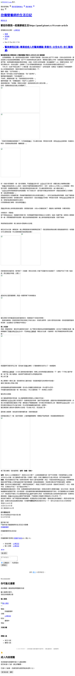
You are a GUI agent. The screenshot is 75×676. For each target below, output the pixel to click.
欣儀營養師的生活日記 (16, 15)
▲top (2, 549)
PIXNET (23, 649)
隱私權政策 (48, 649)
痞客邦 (16, 538)
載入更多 (4, 553)
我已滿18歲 (5, 672)
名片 (6, 39)
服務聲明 (56, 649)
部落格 (7, 36)
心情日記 (17, 30)
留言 (20, 538)
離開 (11, 672)
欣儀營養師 (5, 527)
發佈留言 (4, 565)
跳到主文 (4, 20)
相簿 (6, 34)
